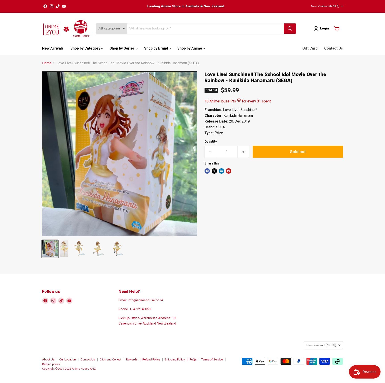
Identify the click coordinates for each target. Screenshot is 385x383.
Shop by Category (85, 48)
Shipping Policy (175, 359)
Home (46, 63)
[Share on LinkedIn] (221, 171)
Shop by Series (123, 48)
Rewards (131, 359)
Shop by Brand (156, 48)
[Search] (290, 28)
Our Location (67, 359)
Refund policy (51, 364)
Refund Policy (151, 359)
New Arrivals (53, 48)
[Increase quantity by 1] (243, 152)
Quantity (211, 141)
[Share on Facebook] (207, 171)
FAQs (193, 359)
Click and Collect (110, 359)
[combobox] (205, 28)
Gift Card (309, 48)
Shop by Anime (190, 48)
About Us (48, 359)
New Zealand (325, 6)
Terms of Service (212, 359)
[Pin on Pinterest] (228, 171)
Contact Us (333, 48)
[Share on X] (214, 171)
